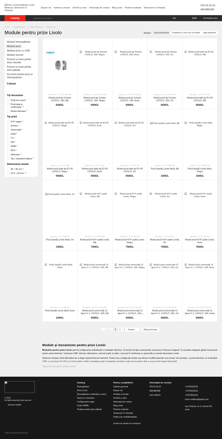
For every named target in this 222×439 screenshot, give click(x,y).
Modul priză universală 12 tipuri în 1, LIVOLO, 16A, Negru (129, 313)
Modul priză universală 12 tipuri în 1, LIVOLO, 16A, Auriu (200, 312)
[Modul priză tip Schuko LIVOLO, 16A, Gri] (165, 65)
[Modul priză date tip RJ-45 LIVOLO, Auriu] (95, 136)
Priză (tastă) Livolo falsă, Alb (165, 168)
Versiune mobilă (14, 405)
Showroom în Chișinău (154, 7)
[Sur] (20, 89)
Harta (187, 409)
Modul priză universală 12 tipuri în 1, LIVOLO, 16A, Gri (165, 312)
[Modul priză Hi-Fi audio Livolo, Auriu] (200, 207)
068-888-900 (207, 9)
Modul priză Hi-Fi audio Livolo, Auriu (200, 241)
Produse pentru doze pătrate (89, 409)
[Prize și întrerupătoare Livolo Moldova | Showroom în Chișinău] (20, 387)
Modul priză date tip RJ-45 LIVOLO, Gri (130, 170)
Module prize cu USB (18, 50)
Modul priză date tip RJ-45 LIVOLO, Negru (60, 170)
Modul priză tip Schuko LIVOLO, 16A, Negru (95, 99)
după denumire (209, 32)
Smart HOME (83, 405)
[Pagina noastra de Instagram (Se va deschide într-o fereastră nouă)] (179, 7)
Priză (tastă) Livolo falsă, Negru (200, 170)
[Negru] (12, 89)
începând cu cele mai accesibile (186, 32)
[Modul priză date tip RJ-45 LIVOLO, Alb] (200, 65)
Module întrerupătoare (19, 42)
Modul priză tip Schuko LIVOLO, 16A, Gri (165, 99)
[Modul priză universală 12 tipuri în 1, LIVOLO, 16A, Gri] (165, 278)
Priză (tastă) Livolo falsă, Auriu (60, 310)
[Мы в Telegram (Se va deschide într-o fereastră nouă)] (182, 7)
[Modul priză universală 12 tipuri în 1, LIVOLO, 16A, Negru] (130, 278)
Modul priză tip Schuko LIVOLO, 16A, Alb (60, 99)
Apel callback (155, 395)
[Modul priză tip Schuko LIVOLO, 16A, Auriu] (130, 65)
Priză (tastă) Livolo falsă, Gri (60, 239)
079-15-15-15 (208, 5)
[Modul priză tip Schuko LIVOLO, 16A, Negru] (95, 65)
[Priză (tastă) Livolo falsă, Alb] (165, 136)
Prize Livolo (82, 390)
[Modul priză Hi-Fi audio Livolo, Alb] (95, 207)
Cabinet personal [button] (120, 386)
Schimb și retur (79, 7)
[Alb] (9, 89)
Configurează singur (85, 402)
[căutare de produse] (31, 18)
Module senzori (15, 55)
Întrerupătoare (83, 386)
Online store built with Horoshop (16, 433)
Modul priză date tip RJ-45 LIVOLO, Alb (200, 99)
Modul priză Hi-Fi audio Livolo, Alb (95, 241)
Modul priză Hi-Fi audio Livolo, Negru (130, 241)
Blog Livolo (117, 7)
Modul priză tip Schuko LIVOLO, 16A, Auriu (130, 99)
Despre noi (46, 7)
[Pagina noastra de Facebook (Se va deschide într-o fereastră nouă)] (175, 7)
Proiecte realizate (133, 7)
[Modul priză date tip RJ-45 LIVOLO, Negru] (60, 136)
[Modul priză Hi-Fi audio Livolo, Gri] (165, 207)
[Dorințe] (183, 18)
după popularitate (161, 32)
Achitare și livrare (62, 7)
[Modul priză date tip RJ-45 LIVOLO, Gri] (130, 136)
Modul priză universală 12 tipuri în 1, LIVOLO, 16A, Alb (95, 312)
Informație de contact (99, 7)
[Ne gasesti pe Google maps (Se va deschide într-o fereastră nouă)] (186, 7)
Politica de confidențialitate (125, 417)
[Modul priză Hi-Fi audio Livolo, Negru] (130, 207)
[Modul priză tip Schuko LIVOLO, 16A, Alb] (60, 65)
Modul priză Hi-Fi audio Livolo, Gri (165, 241)
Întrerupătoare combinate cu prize (91, 394)
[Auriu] (16, 89)
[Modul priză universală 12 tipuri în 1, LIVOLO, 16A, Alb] (95, 278)
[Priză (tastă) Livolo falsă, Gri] (60, 207)
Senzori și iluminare (85, 398)
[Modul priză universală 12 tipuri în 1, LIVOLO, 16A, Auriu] (200, 278)
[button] (109, 329)
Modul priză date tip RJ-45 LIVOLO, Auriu (95, 170)
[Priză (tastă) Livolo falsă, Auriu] (60, 278)
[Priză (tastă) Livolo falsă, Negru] (200, 136)
